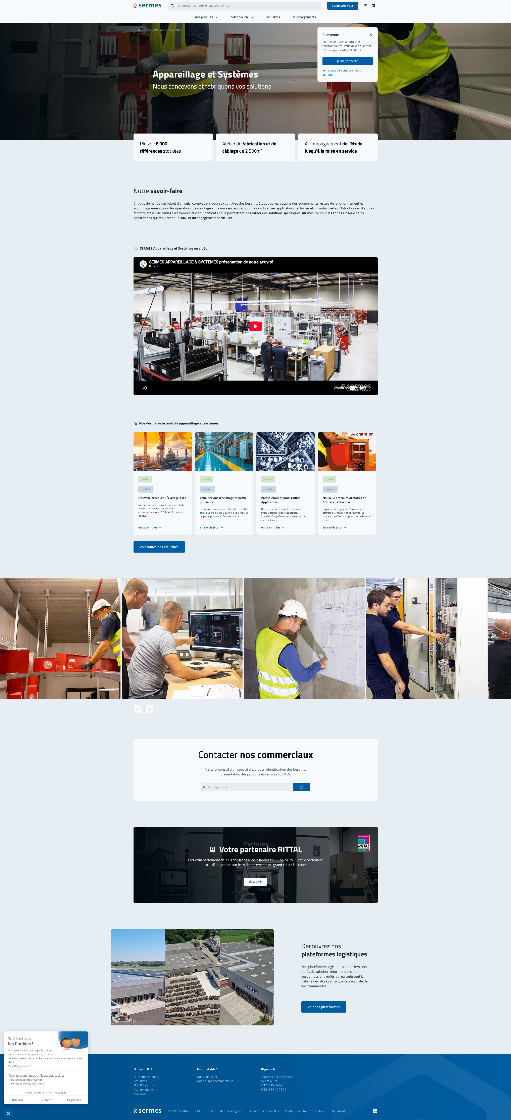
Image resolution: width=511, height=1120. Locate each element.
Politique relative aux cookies (304, 1111)
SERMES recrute (144, 1085)
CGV (210, 1111)
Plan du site (339, 1111)
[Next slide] (149, 709)
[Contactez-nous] (366, 6)
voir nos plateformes (324, 1007)
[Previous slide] (138, 709)
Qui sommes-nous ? (147, 1077)
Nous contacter (207, 1077)
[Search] (172, 5)
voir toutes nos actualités (159, 547)
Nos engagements (146, 1089)
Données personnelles (264, 1111)
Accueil (138, 30)
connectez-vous (343, 5)
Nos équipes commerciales (215, 1081)
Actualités (140, 1081)
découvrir (255, 881)
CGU (198, 1111)
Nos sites (140, 1094)
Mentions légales (230, 1111)
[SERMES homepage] (147, 5)
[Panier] (374, 6)
